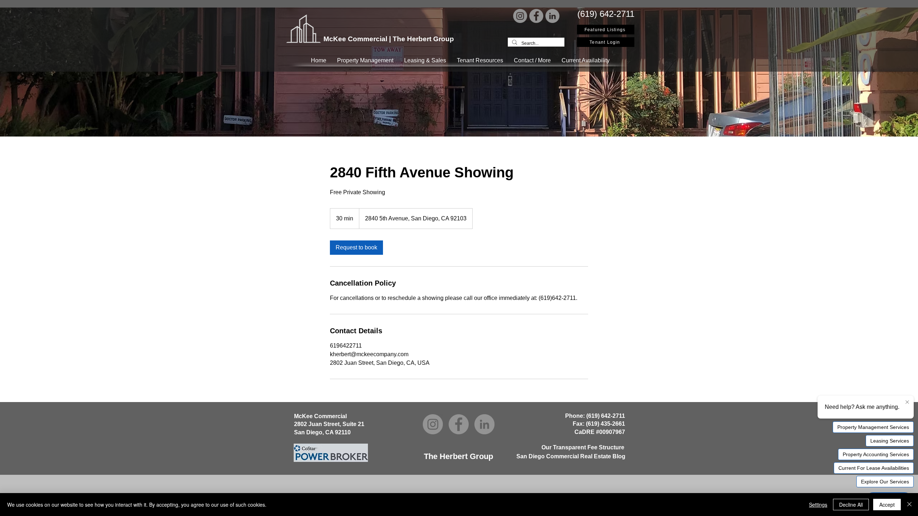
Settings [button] (818, 504)
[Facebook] (536, 16)
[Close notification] (907, 402)
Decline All (851, 504)
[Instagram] (520, 16)
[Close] (909, 504)
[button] (365, 60)
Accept (887, 504)
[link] (356, 247)
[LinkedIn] (552, 16)
